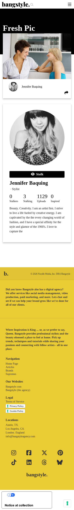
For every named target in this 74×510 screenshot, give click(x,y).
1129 (42, 196)
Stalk (39, 174)
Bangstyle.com (13, 386)
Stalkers (13, 201)
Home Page (12, 363)
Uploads (41, 201)
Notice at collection (19, 505)
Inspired (55, 201)
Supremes (11, 374)
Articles (10, 367)
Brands (9, 370)
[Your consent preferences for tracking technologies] (67, 503)
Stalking (27, 201)
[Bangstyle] (16, 5)
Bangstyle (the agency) (18, 390)
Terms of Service (15, 401)
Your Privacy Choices (30, 495)
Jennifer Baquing (32, 86)
